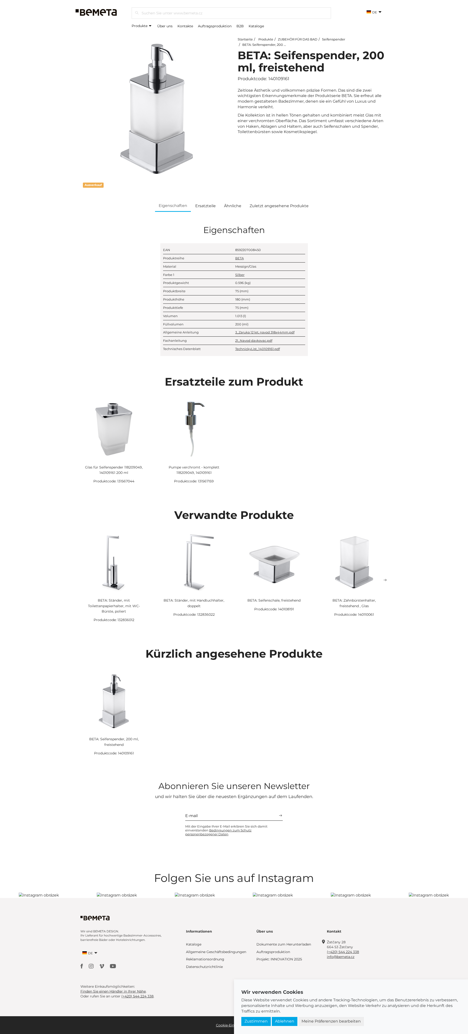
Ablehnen (284, 1021)
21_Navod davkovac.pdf (253, 340)
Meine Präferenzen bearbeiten (331, 1021)
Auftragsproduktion (215, 26)
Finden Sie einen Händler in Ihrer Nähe (113, 991)
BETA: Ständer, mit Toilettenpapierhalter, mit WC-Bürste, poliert (114, 606)
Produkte (140, 26)
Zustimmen (256, 1021)
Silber (239, 275)
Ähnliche (232, 206)
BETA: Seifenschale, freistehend (274, 600)
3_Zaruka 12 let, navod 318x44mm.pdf (264, 332)
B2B (240, 26)
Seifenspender (333, 39)
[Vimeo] (102, 966)
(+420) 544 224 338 (343, 952)
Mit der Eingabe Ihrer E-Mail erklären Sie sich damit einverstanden (226, 830)
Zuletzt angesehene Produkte (279, 206)
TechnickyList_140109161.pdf (257, 349)
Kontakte (185, 26)
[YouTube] (113, 966)
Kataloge (256, 26)
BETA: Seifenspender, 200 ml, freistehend (275, 45)
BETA (239, 258)
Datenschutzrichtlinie (204, 967)
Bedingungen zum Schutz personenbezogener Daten (218, 832)
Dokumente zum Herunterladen (283, 944)
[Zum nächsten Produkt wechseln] (385, 580)
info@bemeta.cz (340, 957)
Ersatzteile (205, 206)
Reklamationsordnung (205, 959)
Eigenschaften (173, 205)
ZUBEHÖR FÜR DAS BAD (297, 39)
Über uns (165, 26)
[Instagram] (92, 966)
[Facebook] (82, 966)
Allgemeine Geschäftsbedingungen (216, 952)
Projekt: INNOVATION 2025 (279, 959)
